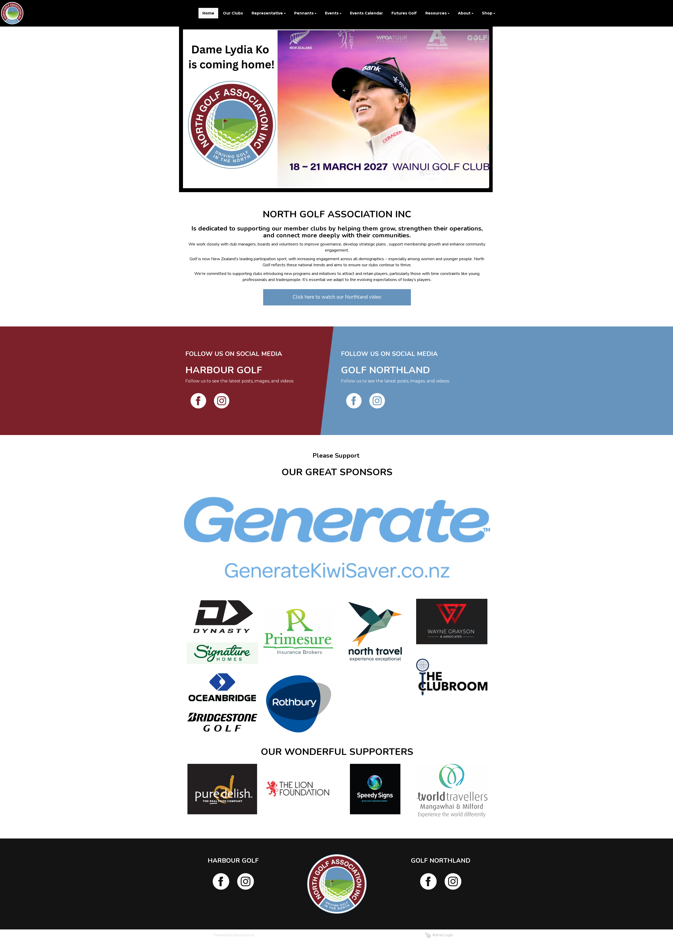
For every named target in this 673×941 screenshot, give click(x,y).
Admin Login (442, 935)
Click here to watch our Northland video (337, 297)
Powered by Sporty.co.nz (233, 935)
